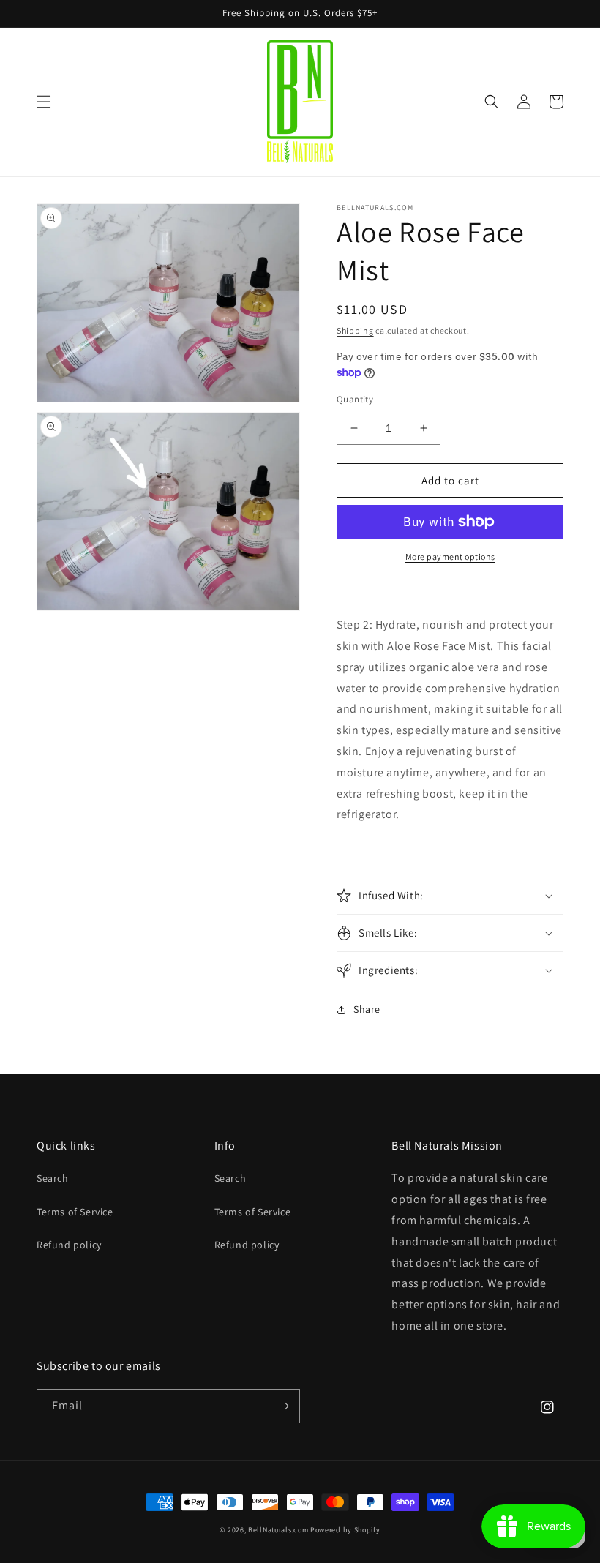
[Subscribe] (283, 1406)
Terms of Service (75, 1211)
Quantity (355, 399)
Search (53, 1178)
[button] (44, 102)
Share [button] (366, 1009)
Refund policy (69, 1244)
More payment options (450, 556)
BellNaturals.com (278, 1529)
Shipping (355, 330)
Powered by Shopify (345, 1529)
